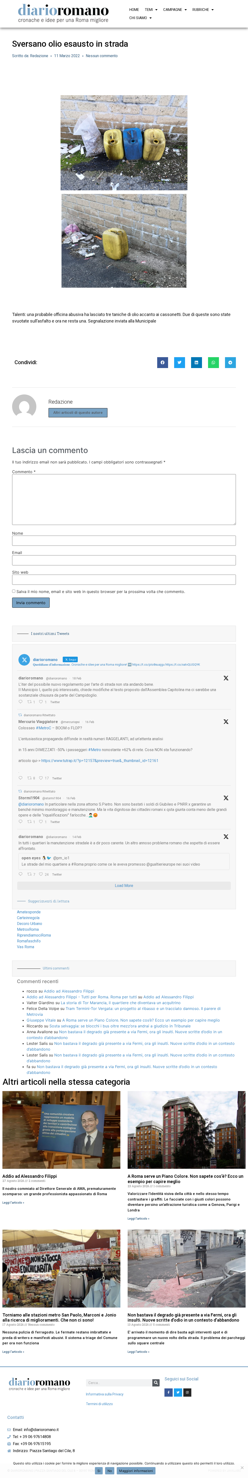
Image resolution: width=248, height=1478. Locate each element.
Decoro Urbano (29, 923)
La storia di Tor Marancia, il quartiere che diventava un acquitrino (121, 1002)
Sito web (20, 572)
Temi (149, 10)
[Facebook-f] (168, 1392)
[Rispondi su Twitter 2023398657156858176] (21, 822)
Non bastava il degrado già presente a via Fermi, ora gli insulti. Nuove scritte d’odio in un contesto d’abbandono (183, 1317)
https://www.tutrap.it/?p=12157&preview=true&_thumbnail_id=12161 (99, 760)
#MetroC (43, 728)
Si (98, 1471)
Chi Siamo (138, 18)
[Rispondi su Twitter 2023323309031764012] (21, 778)
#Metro (94, 749)
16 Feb (89, 722)
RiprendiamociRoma (34, 935)
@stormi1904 (51, 798)
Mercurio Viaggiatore (38, 721)
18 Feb (76, 678)
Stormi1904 (28, 798)
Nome (17, 533)
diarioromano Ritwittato (39, 715)
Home (134, 10)
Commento (24, 472)
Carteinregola (28, 918)
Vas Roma (25, 947)
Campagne (172, 10)
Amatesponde (29, 912)
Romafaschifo (29, 941)
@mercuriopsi (70, 722)
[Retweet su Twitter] (20, 715)
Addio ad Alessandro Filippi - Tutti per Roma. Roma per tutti (82, 996)
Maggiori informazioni (136, 1471)
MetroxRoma (28, 929)
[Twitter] (178, 1392)
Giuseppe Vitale (41, 1020)
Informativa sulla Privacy (105, 1394)
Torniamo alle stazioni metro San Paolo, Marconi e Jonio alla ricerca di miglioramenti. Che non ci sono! (59, 1317)
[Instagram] (187, 1392)
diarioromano (30, 678)
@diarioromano (56, 678)
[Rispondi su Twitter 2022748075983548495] (21, 874)
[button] (162, 362)
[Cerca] (156, 1382)
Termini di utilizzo (99, 1404)
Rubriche (201, 10)
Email (17, 552)
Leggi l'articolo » (13, 1202)
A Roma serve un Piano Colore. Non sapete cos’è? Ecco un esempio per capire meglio (141, 1020)
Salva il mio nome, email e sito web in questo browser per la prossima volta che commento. (100, 591)
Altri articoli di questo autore (78, 412)
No (110, 1471)
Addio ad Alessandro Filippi (69, 991)
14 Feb (76, 837)
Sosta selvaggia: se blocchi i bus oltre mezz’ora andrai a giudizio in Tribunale (120, 1026)
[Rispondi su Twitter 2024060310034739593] (21, 702)
